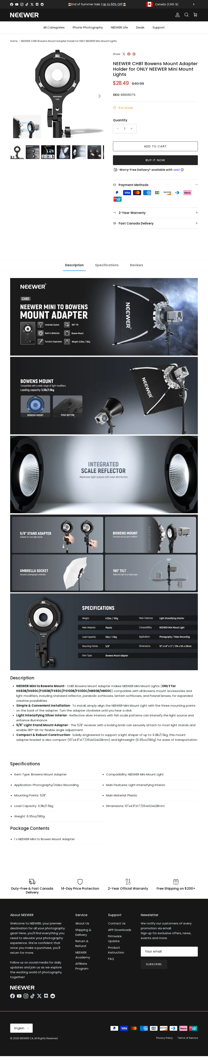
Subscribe (154, 964)
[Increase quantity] (132, 128)
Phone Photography (88, 27)
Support (159, 27)
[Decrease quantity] (116, 128)
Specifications (107, 265)
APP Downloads (119, 930)
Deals (140, 27)
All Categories (54, 27)
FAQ (111, 959)
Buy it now (155, 160)
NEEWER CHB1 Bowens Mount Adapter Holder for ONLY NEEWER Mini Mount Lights (69, 41)
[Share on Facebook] (128, 54)
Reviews (136, 265)
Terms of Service (188, 1038)
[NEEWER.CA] (24, 15)
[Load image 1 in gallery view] (57, 94)
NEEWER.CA (26, 1038)
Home (13, 41)
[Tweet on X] (123, 54)
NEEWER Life (119, 27)
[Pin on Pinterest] (133, 54)
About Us (82, 923)
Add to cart (155, 146)
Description (74, 265)
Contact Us (117, 923)
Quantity (120, 120)
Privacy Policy (164, 1038)
